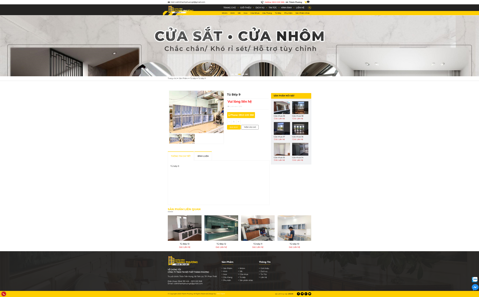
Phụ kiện (288, 13)
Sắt (239, 13)
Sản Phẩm (183, 78)
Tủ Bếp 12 (184, 244)
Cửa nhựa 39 (279, 116)
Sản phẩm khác (303, 13)
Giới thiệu (265, 268)
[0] (305, 2)
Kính (233, 13)
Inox (245, 13)
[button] (232, 74)
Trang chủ (172, 78)
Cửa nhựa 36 (297, 137)
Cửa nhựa (254, 13)
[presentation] (309, 232)
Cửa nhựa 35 (279, 157)
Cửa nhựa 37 (279, 137)
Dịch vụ (264, 271)
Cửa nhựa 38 (297, 116)
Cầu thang (267, 13)
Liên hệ (264, 277)
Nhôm (225, 13)
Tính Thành (221, 294)
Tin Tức (264, 274)
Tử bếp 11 (221, 244)
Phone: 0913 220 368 (242, 114)
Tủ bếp (278, 13)
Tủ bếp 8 (294, 244)
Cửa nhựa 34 (297, 157)
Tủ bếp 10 (258, 244)
